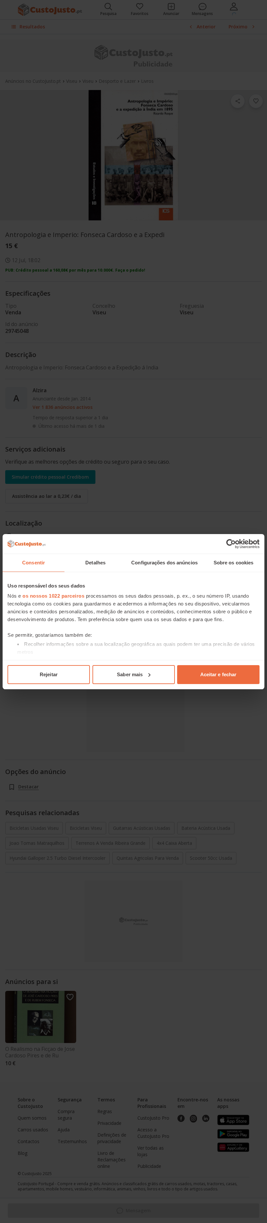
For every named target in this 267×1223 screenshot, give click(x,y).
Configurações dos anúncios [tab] (164, 562)
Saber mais (130, 674)
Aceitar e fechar (218, 674)
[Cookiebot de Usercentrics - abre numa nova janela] (231, 544)
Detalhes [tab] (95, 562)
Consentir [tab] (33, 562)
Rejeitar (49, 674)
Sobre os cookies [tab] (234, 562)
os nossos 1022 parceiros (53, 596)
